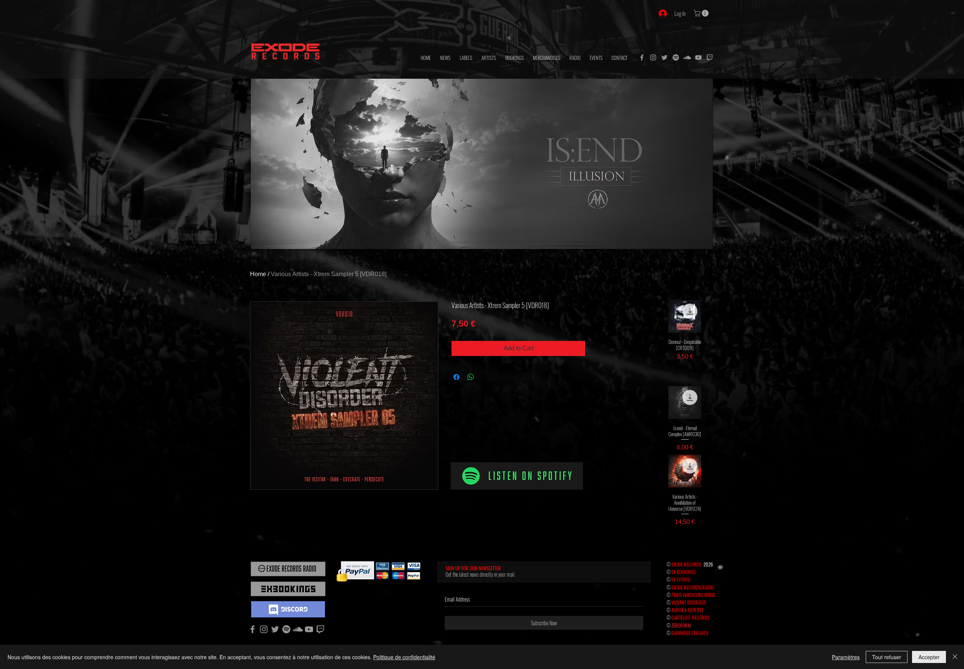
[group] (685, 336)
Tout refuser (886, 657)
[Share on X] (485, 377)
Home (258, 274)
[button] (702, 13)
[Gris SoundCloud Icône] (687, 57)
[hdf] (676, 57)
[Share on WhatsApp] (470, 377)
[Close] (954, 657)
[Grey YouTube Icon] (698, 57)
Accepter (929, 657)
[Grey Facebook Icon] (642, 57)
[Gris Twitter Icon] (664, 57)
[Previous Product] (657, 315)
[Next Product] (712, 315)
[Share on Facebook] (456, 377)
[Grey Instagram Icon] (653, 57)
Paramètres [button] (846, 657)
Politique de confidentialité (404, 657)
